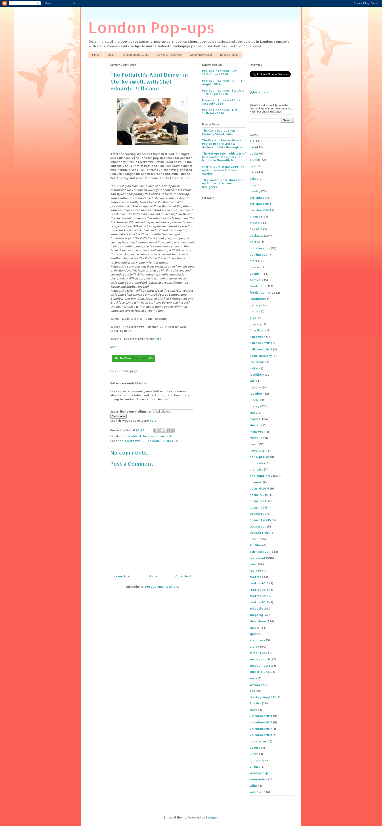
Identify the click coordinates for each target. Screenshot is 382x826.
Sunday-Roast (260, 665)
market (255, 419)
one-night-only (261, 476)
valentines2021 (261, 735)
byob (253, 166)
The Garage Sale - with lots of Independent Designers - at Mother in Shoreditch (224, 157)
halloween (257, 336)
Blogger (212, 817)
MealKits (256, 425)
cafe (253, 172)
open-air (256, 482)
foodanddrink (131, 436)
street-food (258, 653)
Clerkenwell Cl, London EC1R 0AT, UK (152, 441)
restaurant (257, 558)
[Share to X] (164, 430)
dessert (255, 267)
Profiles (256, 545)
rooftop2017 (259, 596)
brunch (255, 159)
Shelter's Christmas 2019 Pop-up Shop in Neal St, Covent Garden (224, 170)
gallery (255, 305)
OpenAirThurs (260, 532)
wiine (254, 785)
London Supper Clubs (135, 54)
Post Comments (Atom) (162, 586)
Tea (252, 690)
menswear (257, 431)
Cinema (255, 216)
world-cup (257, 792)
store (254, 646)
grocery (256, 324)
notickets (257, 463)
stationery (257, 640)
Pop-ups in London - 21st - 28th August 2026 (221, 72)
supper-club (163, 436)
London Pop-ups (151, 27)
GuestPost (257, 330)
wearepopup (259, 773)
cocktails (256, 235)
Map (113, 347)
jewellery (257, 374)
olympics (256, 469)
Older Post (183, 576)
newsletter (258, 450)
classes (255, 223)
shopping (256, 615)
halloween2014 (261, 349)
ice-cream (257, 362)
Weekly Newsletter (201, 54)
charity (255, 191)
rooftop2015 (259, 583)
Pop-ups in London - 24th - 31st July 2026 (221, 101)
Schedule (256, 608)
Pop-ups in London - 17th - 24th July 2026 (221, 111)
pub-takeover (260, 551)
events (255, 273)
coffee (255, 242)
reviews (256, 570)
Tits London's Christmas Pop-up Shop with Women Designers (223, 183)
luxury (148, 436)
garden (255, 311)
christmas (257, 197)
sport (254, 634)
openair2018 (259, 507)
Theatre (255, 703)
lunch (254, 400)
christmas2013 (260, 204)
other (254, 539)
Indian (254, 368)
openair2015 (259, 495)
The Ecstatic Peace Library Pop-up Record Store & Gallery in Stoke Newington (222, 143)
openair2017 (258, 501)
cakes (254, 178)
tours (254, 709)
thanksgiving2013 (263, 697)
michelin (256, 438)
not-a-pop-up (259, 457)
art (252, 140)
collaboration (260, 248)
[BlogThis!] (160, 430)
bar (252, 147)
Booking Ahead (229, 54)
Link (113, 371)
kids (253, 381)
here (158, 338)
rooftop (256, 577)
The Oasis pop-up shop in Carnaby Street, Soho (220, 132)
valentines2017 (261, 728)
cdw (253, 185)
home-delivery (261, 356)
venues (255, 747)
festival (256, 280)
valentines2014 (261, 716)
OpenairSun (258, 526)
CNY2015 (256, 229)
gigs (253, 317)
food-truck (258, 286)
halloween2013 (261, 343)
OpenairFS (257, 513)
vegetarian (258, 741)
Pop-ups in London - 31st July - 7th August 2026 (223, 92)
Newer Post (122, 576)
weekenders (258, 779)
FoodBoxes (258, 298)
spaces (255, 627)
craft (253, 261)
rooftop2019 (259, 602)
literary (255, 387)
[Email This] (155, 430)
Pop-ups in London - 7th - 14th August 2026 (223, 82)
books (254, 153)
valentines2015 (261, 722)
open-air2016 (259, 488)
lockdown (257, 393)
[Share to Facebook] (168, 430)
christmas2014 (260, 210)
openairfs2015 (260, 520)
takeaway (257, 684)
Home (95, 54)
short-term (258, 621)
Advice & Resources (169, 54)
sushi (253, 678)
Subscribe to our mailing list (130, 411)
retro (253, 564)
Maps (111, 54)
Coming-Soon (259, 254)
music (254, 444)
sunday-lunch (260, 659)
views (254, 754)
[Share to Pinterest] (172, 430)
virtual (255, 766)
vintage (255, 760)
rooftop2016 (259, 589)
